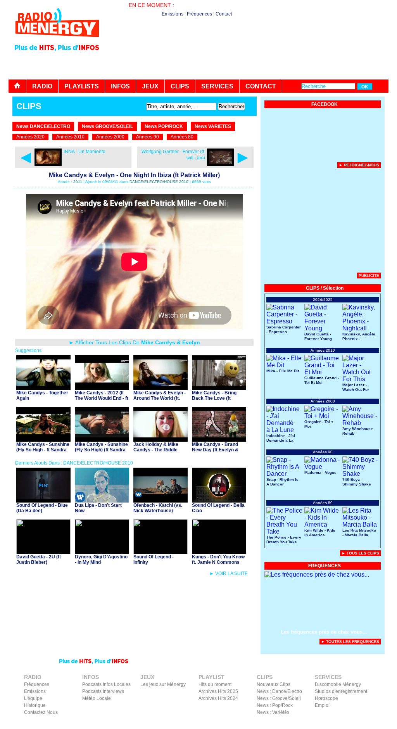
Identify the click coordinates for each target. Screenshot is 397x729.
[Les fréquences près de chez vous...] (316, 574)
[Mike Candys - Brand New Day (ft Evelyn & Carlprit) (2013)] (219, 439)
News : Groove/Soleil (279, 698)
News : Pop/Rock (275, 705)
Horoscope (326, 698)
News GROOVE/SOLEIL (107, 126)
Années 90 (147, 137)
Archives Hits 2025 (218, 691)
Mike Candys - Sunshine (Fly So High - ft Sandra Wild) (42, 450)
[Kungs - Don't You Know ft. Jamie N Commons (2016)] (219, 552)
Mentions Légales (313, 723)
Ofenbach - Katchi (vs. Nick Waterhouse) (157, 508)
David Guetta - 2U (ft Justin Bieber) (38, 559)
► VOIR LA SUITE (228, 573)
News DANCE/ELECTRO (43, 126)
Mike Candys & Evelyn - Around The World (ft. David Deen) (159, 398)
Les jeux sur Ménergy (163, 684)
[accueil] (17, 86)
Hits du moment (214, 684)
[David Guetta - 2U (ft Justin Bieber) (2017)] (43, 552)
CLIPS (180, 86)
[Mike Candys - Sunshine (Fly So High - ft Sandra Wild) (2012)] (43, 439)
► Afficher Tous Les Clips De (134, 342)
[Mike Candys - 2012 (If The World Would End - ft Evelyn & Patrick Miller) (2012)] (102, 388)
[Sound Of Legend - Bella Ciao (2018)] (219, 500)
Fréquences (199, 14)
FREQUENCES (324, 565)
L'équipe (33, 698)
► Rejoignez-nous (359, 165)
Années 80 (182, 137)
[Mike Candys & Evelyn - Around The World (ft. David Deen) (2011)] (160, 388)
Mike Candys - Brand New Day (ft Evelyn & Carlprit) (215, 450)
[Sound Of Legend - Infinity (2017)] (160, 552)
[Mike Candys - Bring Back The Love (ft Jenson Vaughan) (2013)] (219, 388)
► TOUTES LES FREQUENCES (350, 641)
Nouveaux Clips (273, 684)
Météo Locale (96, 698)
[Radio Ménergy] (57, 40)
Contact (224, 14)
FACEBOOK (324, 104)
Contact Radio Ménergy (251, 723)
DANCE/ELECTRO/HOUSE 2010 (158, 182)
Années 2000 (110, 137)
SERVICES (217, 86)
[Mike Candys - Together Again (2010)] (43, 388)
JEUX (150, 86)
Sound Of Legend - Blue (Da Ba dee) (42, 508)
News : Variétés (273, 712)
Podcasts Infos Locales (106, 684)
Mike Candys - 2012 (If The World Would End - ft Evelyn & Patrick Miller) (101, 398)
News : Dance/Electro (279, 691)
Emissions (172, 14)
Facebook (345, 723)
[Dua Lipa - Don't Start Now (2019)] (102, 500)
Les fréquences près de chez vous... (324, 632)
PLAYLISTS (81, 86)
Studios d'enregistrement (341, 691)
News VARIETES (213, 126)
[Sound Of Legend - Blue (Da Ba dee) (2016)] (43, 500)
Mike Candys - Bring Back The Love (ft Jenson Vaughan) (214, 398)
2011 (77, 182)
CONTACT (260, 86)
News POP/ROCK (164, 126)
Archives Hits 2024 (218, 698)
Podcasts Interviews (103, 691)
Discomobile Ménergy (338, 684)
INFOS (120, 86)
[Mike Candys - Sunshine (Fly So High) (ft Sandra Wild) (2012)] (102, 439)
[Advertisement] (247, 58)
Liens (285, 723)
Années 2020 (30, 137)
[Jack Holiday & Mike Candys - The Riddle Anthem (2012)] (160, 439)
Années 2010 (70, 137)
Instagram (370, 723)
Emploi (322, 705)
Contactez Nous (41, 712)
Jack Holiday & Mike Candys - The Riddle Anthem (155, 450)
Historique (35, 705)
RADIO (42, 86)
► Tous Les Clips (360, 553)
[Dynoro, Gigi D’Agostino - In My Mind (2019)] (102, 552)
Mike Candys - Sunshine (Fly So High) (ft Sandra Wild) (101, 450)
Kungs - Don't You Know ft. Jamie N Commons (218, 559)
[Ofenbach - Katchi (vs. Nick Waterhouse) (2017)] (160, 500)
